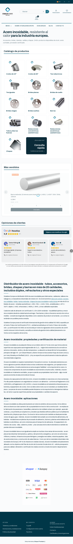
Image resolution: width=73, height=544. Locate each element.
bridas (16, 301)
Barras (53, 111)
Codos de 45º (11, 74)
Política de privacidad (9, 532)
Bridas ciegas (11, 111)
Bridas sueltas (33, 111)
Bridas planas (33, 92)
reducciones (53, 301)
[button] (47, 11)
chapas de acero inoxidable (39, 301)
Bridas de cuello (56, 92)
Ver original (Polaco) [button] (35, 255)
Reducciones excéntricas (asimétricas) (55, 131)
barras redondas (23, 301)
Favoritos (29, 532)
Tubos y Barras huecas (12, 132)
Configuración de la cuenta (34, 529)
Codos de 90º (33, 74)
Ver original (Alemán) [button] (12, 255)
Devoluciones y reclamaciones (12, 529)
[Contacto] (68, 2)
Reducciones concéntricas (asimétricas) (33, 131)
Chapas (9, 151)
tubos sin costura (56, 299)
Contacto (53, 530)
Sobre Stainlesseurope (57, 527)
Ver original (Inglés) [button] (58, 255)
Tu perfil (28, 525)
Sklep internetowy (34, 541)
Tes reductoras (56, 74)
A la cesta (37, 209)
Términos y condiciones (10, 525)
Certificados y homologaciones (59, 533)
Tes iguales (10, 92)
